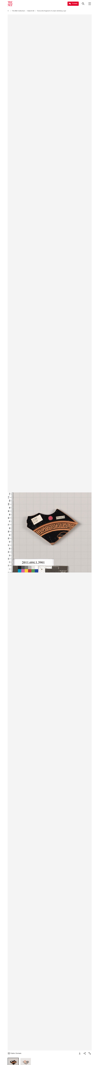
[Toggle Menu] (90, 4)
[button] (50, 532)
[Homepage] (10, 3)
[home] (9, 11)
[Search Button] (83, 4)
